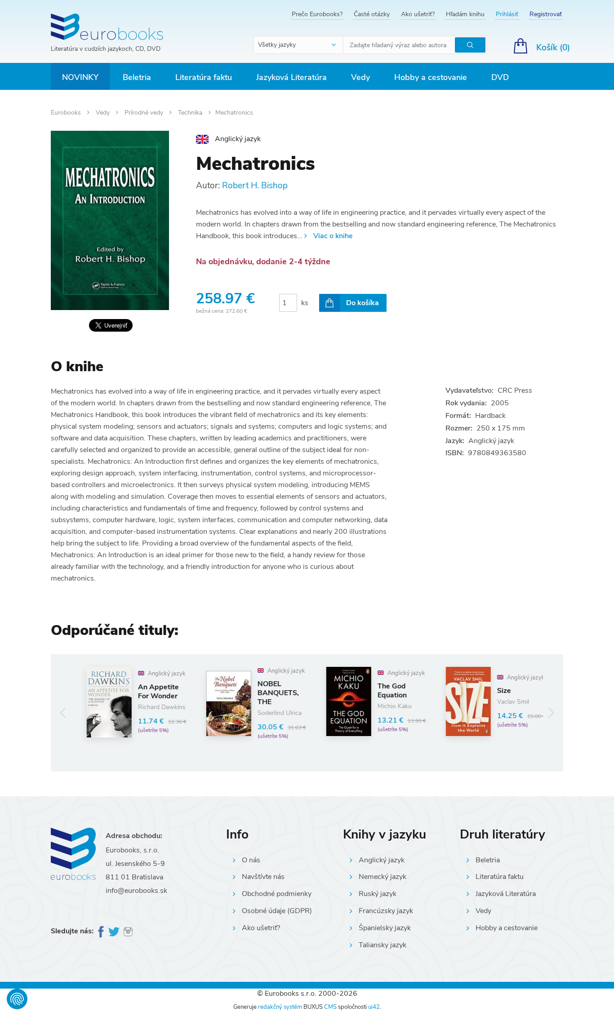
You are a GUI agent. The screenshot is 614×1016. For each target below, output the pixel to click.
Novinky (80, 77)
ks (304, 303)
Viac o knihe (332, 236)
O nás (251, 860)
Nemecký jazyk (382, 877)
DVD (500, 77)
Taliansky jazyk (382, 945)
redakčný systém (280, 1007)
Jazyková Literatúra (291, 77)
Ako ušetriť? (418, 14)
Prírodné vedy (145, 112)
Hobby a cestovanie (430, 77)
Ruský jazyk (377, 894)
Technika (191, 112)
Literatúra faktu (203, 77)
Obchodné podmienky (276, 894)
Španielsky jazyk (385, 928)
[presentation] (63, 713)
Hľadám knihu (465, 14)
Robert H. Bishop (255, 185)
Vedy (360, 77)
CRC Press (515, 390)
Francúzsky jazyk (386, 911)
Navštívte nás (263, 877)
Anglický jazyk (382, 860)
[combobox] (298, 44)
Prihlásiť (507, 14)
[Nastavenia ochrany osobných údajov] (17, 999)
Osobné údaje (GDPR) (277, 911)
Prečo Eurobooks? (317, 14)
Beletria (137, 77)
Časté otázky (372, 14)
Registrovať (545, 14)
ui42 (374, 1007)
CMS (330, 1007)
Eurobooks (67, 112)
